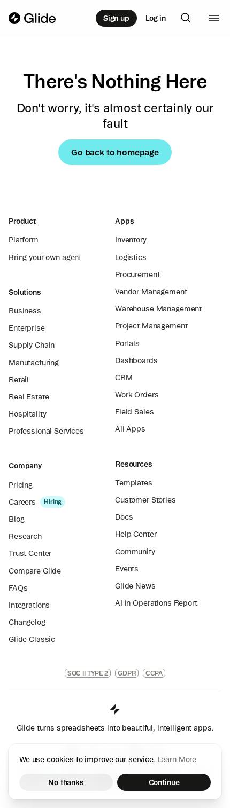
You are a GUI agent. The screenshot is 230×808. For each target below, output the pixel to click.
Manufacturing (34, 362)
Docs (124, 517)
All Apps (130, 429)
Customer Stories (145, 500)
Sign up (116, 18)
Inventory (131, 240)
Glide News (135, 586)
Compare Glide (35, 571)
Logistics (131, 257)
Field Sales (134, 411)
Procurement (137, 274)
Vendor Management (151, 291)
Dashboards (136, 360)
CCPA (154, 673)
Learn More (177, 759)
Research (25, 536)
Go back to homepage (115, 152)
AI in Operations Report (156, 603)
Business (25, 311)
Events (127, 568)
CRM (124, 377)
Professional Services (46, 431)
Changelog (27, 622)
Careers (22, 502)
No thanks (66, 782)
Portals (127, 343)
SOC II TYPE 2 (87, 673)
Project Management (151, 325)
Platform (24, 240)
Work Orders (136, 394)
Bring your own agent (45, 257)
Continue (164, 782)
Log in (155, 18)
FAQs (18, 588)
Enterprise (27, 328)
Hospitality (27, 414)
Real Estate (29, 397)
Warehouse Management (158, 308)
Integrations (29, 605)
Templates (133, 482)
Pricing (21, 485)
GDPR (127, 673)
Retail (19, 379)
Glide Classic (32, 639)
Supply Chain (32, 345)
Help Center (135, 534)
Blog (16, 519)
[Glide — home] (32, 18)
